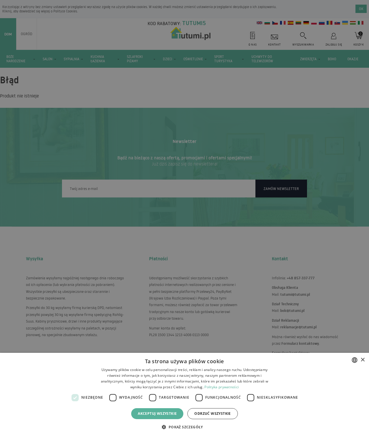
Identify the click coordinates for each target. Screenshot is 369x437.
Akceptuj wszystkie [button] (157, 413)
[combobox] (354, 360)
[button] (184, 426)
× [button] (362, 360)
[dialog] (184, 395)
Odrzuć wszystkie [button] (212, 413)
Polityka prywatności (221, 387)
